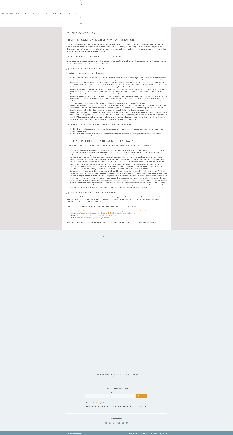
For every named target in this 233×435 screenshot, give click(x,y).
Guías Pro (53, 13)
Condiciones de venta (155, 433)
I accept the (96, 403)
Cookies (165, 433)
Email (86, 393)
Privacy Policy (101, 403)
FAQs (75, 13)
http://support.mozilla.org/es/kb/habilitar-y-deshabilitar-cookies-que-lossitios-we (105, 213)
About (61, 13)
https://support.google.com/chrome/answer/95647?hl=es (97, 215)
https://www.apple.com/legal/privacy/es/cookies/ (92, 218)
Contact (68, 13)
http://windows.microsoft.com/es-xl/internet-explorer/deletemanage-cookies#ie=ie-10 (114, 211)
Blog (45, 13)
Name (113, 393)
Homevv (18, 13)
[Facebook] (105, 423)
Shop (25, 13)
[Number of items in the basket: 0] (230, 13)
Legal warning (133, 433)
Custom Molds (36, 13)
